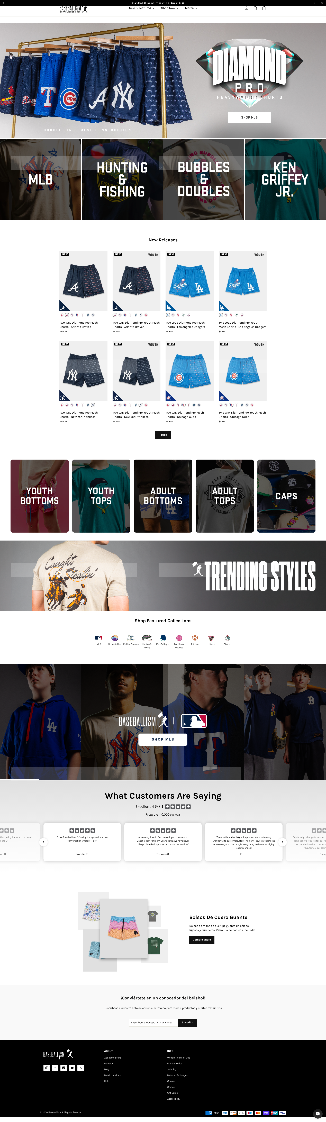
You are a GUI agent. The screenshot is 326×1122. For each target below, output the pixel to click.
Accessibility (173, 1099)
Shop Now (168, 8)
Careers (171, 1087)
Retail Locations (112, 1075)
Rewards (108, 1064)
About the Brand (112, 1058)
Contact (171, 1081)
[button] (43, 842)
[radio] (62, 315)
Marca (189, 8)
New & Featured (140, 8)
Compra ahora (202, 939)
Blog (106, 1070)
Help (106, 1081)
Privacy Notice (174, 1064)
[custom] (46, 1068)
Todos (163, 434)
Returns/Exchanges (177, 1075)
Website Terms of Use (178, 1058)
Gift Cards (172, 1093)
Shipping (171, 1070)
